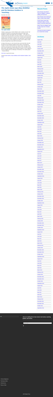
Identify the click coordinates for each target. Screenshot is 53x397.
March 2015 (39, 216)
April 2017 (39, 160)
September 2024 (40, 55)
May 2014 (39, 238)
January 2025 (40, 48)
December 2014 (40, 223)
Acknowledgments (4, 378)
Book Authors (8, 55)
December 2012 (40, 276)
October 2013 (40, 254)
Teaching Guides (4, 381)
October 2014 (40, 227)
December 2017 (40, 142)
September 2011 (40, 307)
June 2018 (39, 129)
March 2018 (39, 135)
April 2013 (39, 267)
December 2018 (40, 115)
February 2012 (40, 299)
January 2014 (40, 247)
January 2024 (40, 71)
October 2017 (40, 147)
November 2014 (40, 225)
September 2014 (40, 229)
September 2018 (40, 122)
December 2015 (40, 196)
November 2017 (40, 144)
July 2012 (39, 287)
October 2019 (40, 104)
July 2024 (39, 59)
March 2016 (39, 189)
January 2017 (40, 167)
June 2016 (39, 182)
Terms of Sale (3, 385)
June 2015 (39, 209)
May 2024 (39, 62)
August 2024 (39, 57)
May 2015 (39, 211)
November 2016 (40, 171)
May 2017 (39, 158)
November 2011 (40, 303)
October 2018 (40, 120)
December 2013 (40, 249)
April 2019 (39, 111)
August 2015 (39, 205)
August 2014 (39, 231)
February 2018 (40, 138)
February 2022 (40, 84)
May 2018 (39, 131)
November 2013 (40, 252)
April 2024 (39, 64)
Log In (47, 3)
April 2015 (39, 214)
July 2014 (39, 234)
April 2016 (39, 187)
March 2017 (39, 162)
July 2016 (39, 180)
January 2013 (40, 274)
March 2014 (39, 243)
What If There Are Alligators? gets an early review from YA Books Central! (44, 27)
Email (24, 321)
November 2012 (40, 278)
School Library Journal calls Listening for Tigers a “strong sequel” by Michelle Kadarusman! (44, 22)
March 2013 (39, 269)
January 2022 (40, 86)
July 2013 (39, 261)
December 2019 (40, 100)
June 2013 (39, 263)
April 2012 (39, 294)
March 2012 (39, 296)
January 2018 (40, 140)
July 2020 (39, 95)
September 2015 (40, 202)
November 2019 (40, 102)
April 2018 (39, 133)
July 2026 (39, 41)
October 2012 (40, 281)
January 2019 (40, 113)
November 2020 (40, 93)
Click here (3, 53)
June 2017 (39, 155)
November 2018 (40, 117)
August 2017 (39, 151)
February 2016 (40, 191)
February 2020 (40, 97)
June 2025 (39, 46)
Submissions (3, 383)
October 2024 (40, 53)
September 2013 (40, 256)
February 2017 (40, 164)
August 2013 (39, 258)
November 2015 (40, 198)
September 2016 (40, 176)
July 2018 (39, 126)
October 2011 (40, 305)
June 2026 (39, 44)
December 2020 (40, 91)
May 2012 (39, 292)
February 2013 (40, 272)
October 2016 (40, 173)
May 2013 (39, 265)
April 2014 (39, 240)
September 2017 (40, 149)
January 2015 (40, 220)
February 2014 (40, 245)
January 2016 (40, 193)
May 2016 (39, 185)
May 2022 (39, 82)
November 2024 (40, 50)
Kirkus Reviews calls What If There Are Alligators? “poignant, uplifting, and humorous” (43, 13)
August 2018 (39, 124)
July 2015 (39, 207)
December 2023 (40, 73)
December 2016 (40, 169)
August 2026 (39, 39)
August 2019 (39, 106)
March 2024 (39, 66)
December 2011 (40, 301)
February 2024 (40, 68)
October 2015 (40, 200)
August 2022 (39, 77)
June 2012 (39, 290)
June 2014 (39, 236)
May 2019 (39, 109)
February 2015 (40, 218)
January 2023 (40, 75)
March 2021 (39, 88)
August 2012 (39, 285)
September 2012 (40, 283)
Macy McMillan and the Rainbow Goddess (19, 55)
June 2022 (39, 79)
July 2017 (39, 153)
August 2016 (39, 178)
